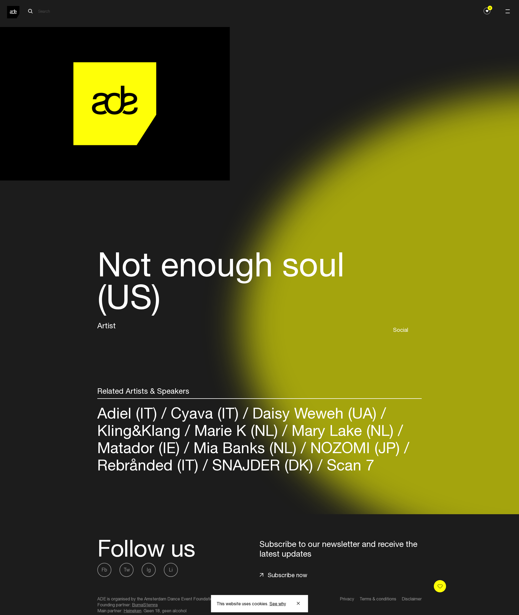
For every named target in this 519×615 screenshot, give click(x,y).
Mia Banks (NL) (245, 447)
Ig (149, 570)
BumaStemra (145, 604)
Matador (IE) (140, 447)
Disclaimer (412, 598)
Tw (127, 570)
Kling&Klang (141, 430)
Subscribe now (287, 575)
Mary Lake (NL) (342, 430)
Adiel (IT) (129, 413)
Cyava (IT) (205, 413)
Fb (104, 570)
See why (278, 603)
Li (171, 570)
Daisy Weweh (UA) (314, 413)
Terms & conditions (378, 598)
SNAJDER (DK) (262, 465)
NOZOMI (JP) (355, 447)
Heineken (132, 610)
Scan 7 (348, 465)
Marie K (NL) (236, 430)
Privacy (347, 598)
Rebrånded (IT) (150, 465)
